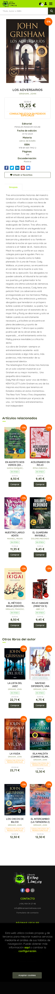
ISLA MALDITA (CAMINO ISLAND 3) (40, 755)
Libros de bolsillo (27, 140)
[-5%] (14, 442)
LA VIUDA (15, 753)
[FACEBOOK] (22, 890)
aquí (27, 947)
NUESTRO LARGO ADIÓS (15, 534)
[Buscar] (51, 11)
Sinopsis (13, 187)
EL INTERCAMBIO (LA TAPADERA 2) (40, 820)
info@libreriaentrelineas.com (27, 908)
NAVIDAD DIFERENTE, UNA (40, 685)
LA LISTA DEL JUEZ (15, 685)
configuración (27, 951)
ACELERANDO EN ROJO (40, 464)
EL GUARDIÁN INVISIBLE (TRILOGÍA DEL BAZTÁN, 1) (40, 534)
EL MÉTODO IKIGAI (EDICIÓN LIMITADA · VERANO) (14, 605)
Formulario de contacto (28, 912)
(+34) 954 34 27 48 (27, 903)
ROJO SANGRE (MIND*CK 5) (40, 604)
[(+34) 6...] (32, 890)
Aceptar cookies (27, 975)
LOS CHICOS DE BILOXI (15, 820)
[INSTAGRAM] (27, 890)
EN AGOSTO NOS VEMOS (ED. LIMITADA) (14, 464)
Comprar (14, 484)
